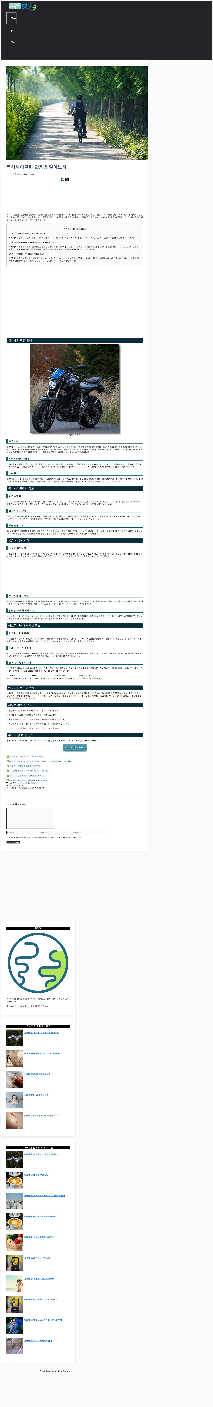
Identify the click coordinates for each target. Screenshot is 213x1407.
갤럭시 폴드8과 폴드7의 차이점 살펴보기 (41, 1033)
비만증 (22, 783)
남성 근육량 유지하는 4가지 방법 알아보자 (27, 776)
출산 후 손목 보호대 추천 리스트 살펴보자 (42, 1053)
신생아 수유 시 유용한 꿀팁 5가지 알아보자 (26, 788)
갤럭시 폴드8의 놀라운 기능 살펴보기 (40, 1216)
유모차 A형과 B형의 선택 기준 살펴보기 (26, 757)
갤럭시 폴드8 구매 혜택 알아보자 (38, 1341)
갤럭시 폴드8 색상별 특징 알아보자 (39, 1237)
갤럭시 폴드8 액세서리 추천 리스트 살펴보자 (43, 1320)
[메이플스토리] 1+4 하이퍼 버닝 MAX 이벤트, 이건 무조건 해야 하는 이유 (40, 761)
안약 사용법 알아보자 (17, 785)
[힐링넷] (22, 11)
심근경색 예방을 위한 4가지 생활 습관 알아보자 (29, 771)
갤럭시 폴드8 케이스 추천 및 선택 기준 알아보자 (44, 1196)
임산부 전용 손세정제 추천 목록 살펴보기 (41, 1115)
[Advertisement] (74, 301)
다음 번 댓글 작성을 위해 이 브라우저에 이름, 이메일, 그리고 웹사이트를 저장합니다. (45, 837)
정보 (13, 42)
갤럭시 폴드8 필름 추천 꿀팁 (36, 1175)
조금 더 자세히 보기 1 (74, 747)
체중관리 (35, 783)
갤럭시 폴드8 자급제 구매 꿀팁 (37, 1258)
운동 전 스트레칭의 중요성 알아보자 (24, 766)
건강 (16, 783)
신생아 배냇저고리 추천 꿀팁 (36, 1095)
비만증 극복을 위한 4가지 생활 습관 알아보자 (28, 780)
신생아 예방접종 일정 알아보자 (37, 1074)
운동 (28, 783)
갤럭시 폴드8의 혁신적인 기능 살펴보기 (41, 1299)
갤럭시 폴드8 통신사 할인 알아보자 (39, 1279)
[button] (8, 55)
